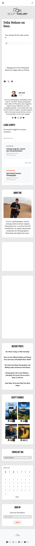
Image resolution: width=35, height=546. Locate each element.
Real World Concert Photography (13, 174)
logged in (16, 129)
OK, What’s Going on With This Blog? (18, 352)
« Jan (17, 497)
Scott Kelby (22, 93)
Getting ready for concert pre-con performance (15, 150)
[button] (3, 3)
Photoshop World (10, 170)
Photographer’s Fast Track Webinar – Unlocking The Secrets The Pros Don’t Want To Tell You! (17, 375)
